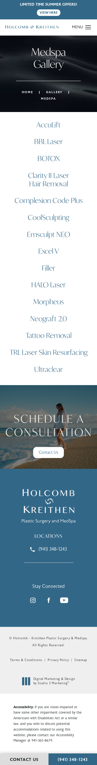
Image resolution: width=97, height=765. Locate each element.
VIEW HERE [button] (49, 13)
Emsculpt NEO (48, 234)
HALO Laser (48, 284)
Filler (48, 268)
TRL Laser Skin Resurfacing (49, 352)
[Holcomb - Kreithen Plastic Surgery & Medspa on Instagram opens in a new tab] (32, 600)
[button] (88, 27)
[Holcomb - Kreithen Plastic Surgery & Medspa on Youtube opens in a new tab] (64, 600)
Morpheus (48, 301)
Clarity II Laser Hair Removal (48, 179)
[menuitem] (32, 600)
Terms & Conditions (26, 660)
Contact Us (48, 452)
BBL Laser (48, 141)
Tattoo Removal (49, 335)
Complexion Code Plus (49, 200)
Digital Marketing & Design (54, 681)
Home (27, 92)
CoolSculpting (48, 217)
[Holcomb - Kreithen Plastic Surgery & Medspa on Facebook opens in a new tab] (48, 600)
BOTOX (48, 158)
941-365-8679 (42, 740)
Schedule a (48, 425)
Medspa (48, 98)
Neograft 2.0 (48, 318)
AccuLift (48, 124)
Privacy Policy (58, 660)
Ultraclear (48, 369)
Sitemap (80, 660)
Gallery (54, 92)
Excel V (48, 251)
